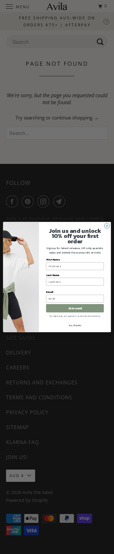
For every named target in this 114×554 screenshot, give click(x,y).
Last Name (52, 275)
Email (49, 292)
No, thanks (75, 325)
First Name (53, 259)
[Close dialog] (107, 225)
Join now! (75, 308)
